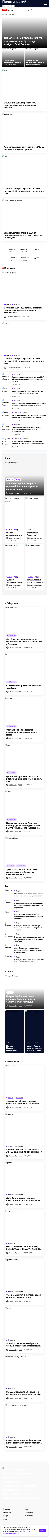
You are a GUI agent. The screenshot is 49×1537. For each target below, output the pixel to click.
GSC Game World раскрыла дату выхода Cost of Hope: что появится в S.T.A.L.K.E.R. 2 (23, 1247)
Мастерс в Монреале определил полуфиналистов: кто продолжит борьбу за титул (13, 1048)
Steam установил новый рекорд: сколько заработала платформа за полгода (23, 1344)
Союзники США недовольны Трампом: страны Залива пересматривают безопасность (13, 62)
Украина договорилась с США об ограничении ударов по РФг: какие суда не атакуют (23, 235)
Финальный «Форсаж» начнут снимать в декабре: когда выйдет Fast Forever (23, 41)
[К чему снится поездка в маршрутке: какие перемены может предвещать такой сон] (9, 937)
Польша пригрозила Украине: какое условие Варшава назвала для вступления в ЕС (26, 429)
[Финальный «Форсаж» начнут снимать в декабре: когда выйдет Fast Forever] (24, 31)
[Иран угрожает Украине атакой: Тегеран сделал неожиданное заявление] (6, 391)
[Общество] (25, 250)
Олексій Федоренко (13, 317)
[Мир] (37, 250)
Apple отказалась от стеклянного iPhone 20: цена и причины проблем (24, 148)
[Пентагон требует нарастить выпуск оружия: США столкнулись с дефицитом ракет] (24, 170)
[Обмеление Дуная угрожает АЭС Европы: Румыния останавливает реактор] (24, 84)
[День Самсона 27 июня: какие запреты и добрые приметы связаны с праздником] (9, 948)
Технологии (29, 1516)
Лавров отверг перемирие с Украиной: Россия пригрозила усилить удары (35, 62)
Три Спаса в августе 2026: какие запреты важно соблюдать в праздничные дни (22, 872)
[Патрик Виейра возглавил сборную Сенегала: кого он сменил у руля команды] (24, 992)
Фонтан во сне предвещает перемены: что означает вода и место (21, 732)
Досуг (5, 1519)
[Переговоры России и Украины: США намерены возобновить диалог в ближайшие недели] (35, 512)
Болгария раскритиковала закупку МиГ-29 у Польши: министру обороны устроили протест (29, 379)
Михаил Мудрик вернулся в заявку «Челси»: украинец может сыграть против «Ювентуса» (34, 1048)
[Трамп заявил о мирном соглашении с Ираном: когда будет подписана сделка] (6, 442)
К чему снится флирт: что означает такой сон (23, 687)
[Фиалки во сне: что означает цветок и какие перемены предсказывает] (9, 893)
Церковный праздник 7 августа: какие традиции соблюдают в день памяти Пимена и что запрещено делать (23, 825)
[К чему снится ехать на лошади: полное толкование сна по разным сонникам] (9, 926)
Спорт (5, 1516)
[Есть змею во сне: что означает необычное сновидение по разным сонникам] (9, 915)
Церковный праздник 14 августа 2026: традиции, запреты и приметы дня (24, 778)
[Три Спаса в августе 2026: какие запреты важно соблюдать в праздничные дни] (24, 850)
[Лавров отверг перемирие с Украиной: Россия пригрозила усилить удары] (36, 57)
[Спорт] (12, 258)
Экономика (29, 1512)
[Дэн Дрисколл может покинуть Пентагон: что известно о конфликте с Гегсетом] (24, 620)
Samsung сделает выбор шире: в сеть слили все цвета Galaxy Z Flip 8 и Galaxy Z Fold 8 (24, 1393)
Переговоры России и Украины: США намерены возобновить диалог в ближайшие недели (33, 534)
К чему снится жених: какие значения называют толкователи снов (29, 961)
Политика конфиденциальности (16, 1532)
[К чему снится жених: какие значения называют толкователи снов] (9, 959)
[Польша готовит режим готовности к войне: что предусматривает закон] (35, 559)
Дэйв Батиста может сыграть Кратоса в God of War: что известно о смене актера (23, 1199)
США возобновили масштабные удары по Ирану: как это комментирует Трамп (29, 416)
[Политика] (12, 250)
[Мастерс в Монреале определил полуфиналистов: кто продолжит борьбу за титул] (14, 1025)
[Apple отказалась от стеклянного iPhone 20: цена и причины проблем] (24, 128)
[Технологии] (25, 258)
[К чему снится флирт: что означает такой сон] (24, 666)
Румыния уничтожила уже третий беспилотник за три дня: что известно (13, 581)
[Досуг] (37, 258)
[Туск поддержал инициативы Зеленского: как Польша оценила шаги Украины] (6, 403)
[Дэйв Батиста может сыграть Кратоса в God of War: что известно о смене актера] (24, 1177)
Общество (7, 1512)
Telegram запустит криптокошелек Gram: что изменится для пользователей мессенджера (23, 1296)
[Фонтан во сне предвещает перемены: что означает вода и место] (24, 710)
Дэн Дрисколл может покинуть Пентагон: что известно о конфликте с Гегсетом (24, 641)
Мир (26, 1509)
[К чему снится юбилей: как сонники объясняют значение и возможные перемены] (9, 904)
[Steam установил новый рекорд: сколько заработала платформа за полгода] (24, 1322)
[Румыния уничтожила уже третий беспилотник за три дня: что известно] (14, 559)
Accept (42, 1530)
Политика (6, 1509)
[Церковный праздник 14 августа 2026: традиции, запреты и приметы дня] (24, 757)
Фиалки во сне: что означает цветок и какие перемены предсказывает (28, 895)
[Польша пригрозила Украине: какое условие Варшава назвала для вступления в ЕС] (6, 427)
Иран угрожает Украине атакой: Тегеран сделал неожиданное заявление (28, 392)
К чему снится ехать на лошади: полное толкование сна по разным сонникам (28, 928)
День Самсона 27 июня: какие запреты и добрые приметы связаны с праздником (29, 950)
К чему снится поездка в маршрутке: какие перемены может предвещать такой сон (29, 939)
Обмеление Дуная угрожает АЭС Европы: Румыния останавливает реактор (20, 105)
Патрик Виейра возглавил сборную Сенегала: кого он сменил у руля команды (21, 999)
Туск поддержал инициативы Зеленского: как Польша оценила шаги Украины (29, 404)
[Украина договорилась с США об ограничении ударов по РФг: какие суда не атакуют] (24, 214)
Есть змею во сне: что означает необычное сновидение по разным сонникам (28, 917)
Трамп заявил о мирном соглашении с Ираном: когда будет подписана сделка (28, 442)
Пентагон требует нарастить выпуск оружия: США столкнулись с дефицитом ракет (24, 191)
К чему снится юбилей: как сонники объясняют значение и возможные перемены (28, 905)
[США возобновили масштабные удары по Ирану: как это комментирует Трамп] (6, 415)
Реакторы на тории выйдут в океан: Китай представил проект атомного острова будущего (23, 1441)
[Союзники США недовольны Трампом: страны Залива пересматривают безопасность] (13, 57)
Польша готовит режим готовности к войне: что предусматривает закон (35, 581)
